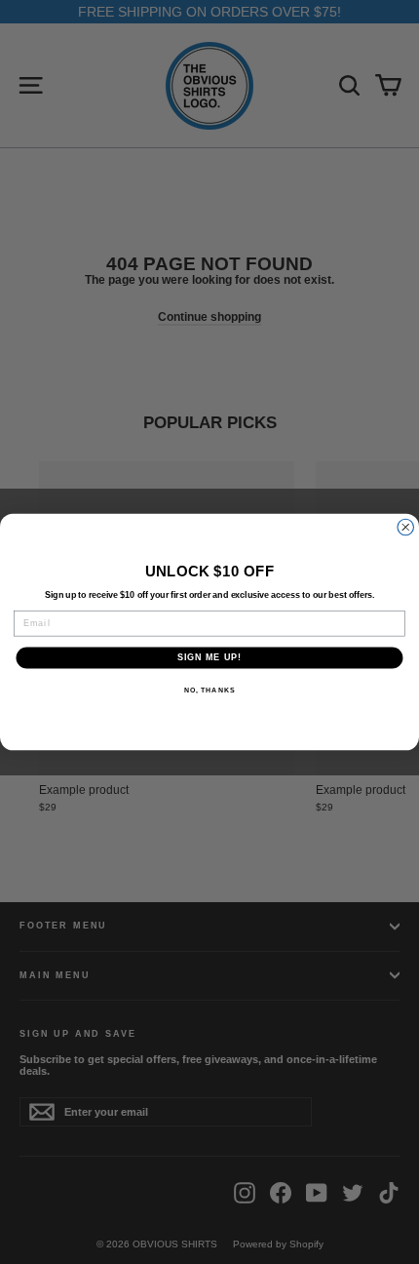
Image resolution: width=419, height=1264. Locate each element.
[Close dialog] (406, 527)
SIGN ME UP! (210, 657)
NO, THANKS (209, 690)
